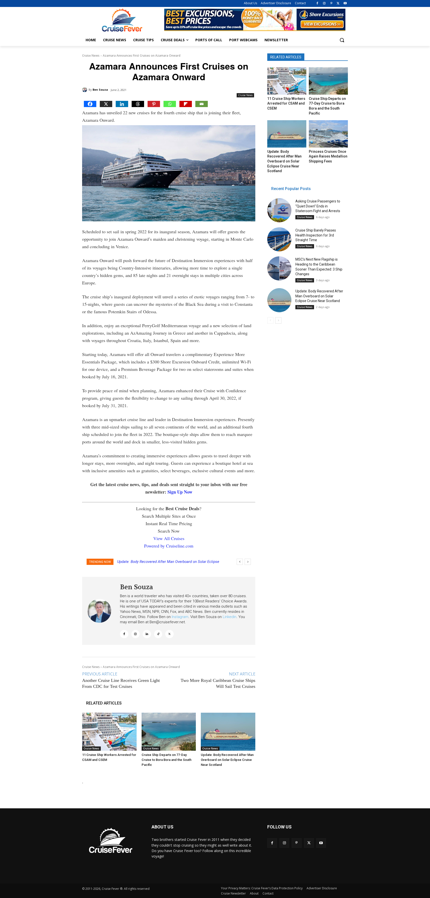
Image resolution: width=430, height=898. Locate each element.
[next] (248, 562)
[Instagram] (324, 3)
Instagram (180, 617)
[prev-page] (270, 320)
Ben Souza (100, 89)
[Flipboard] (185, 104)
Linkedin (229, 617)
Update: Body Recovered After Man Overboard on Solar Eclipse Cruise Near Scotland (227, 760)
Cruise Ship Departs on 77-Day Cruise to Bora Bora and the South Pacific (166, 760)
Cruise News (91, 55)
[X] (338, 3)
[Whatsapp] (169, 104)
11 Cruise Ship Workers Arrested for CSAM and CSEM (286, 103)
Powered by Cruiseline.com (168, 546)
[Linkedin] (121, 104)
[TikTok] (158, 634)
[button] (342, 40)
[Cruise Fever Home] (122, 20)
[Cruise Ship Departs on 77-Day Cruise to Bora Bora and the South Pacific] (169, 732)
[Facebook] (317, 3)
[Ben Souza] (85, 89)
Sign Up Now (179, 492)
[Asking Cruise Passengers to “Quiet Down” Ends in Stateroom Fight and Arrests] (279, 210)
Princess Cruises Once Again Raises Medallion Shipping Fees (328, 156)
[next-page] (278, 320)
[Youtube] (345, 3)
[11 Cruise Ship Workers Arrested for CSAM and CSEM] (109, 732)
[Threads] (137, 104)
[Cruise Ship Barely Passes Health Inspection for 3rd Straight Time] (279, 239)
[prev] (240, 562)
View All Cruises (168, 538)
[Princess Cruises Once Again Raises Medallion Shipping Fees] (328, 134)
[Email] (201, 104)
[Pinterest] (331, 3)
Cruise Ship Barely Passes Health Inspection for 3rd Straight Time (315, 235)
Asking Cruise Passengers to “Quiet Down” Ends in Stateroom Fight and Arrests (317, 206)
